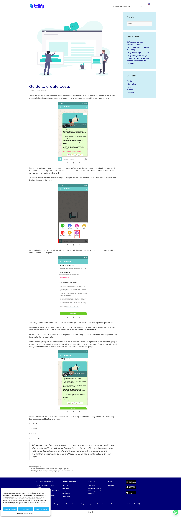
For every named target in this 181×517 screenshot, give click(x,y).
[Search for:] (139, 23)
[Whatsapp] (175, 512)
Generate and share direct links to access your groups (50, 469)
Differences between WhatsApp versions (135, 43)
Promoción (131, 90)
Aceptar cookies (10, 509)
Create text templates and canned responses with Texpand (138, 60)
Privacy (31, 513)
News (129, 87)
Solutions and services (121, 6)
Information (131, 84)
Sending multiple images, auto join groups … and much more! (52, 471)
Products (139, 6)
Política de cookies (22, 513)
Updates (130, 93)
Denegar (26, 509)
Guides (130, 81)
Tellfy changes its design (137, 55)
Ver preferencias (41, 509)
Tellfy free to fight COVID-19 (138, 53)
